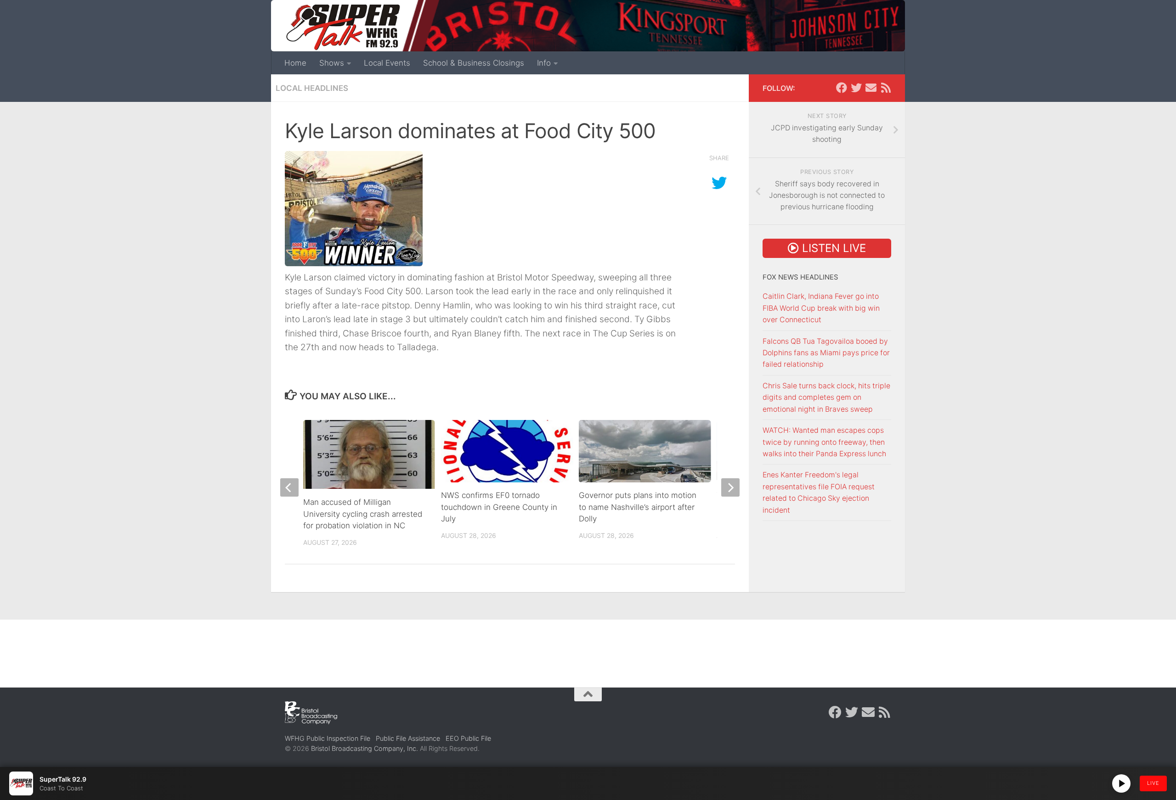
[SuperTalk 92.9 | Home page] (343, 27)
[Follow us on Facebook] (841, 87)
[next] (730, 487)
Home (295, 62)
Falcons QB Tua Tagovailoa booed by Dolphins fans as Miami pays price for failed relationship (826, 353)
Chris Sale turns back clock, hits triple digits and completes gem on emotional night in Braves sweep (826, 397)
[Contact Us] (870, 87)
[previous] (289, 487)
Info (544, 62)
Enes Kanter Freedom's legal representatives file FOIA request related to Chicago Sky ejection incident (819, 492)
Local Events (387, 62)
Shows (331, 62)
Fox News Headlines (800, 277)
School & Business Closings (473, 62)
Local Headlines (312, 88)
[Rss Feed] (885, 87)
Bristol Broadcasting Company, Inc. (364, 748)
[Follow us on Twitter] (856, 87)
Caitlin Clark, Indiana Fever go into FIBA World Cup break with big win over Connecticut (821, 308)
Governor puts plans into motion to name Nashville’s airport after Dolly (637, 507)
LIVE (1153, 783)
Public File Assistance (408, 738)
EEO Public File (468, 738)
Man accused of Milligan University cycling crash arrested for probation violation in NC (362, 514)
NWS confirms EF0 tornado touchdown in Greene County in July (499, 507)
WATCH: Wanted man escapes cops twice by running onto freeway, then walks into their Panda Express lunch (824, 442)
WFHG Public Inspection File (327, 738)
